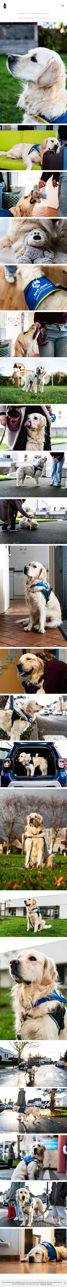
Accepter (43, 1284)
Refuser (49, 1284)
